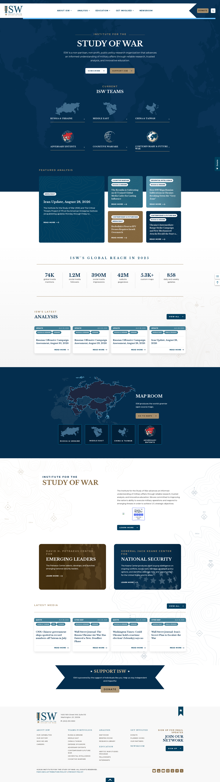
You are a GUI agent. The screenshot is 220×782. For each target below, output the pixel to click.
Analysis (82, 11)
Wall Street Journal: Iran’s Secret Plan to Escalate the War (166, 635)
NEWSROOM (138, 746)
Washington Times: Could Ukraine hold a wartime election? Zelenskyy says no (128, 635)
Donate (202, 11)
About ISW (63, 11)
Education (102, 11)
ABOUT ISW (43, 730)
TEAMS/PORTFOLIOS (80, 730)
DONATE (110, 689)
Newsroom (146, 11)
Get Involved (124, 11)
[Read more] (70, 434)
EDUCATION (106, 747)
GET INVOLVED (139, 730)
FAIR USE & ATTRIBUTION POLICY (52, 772)
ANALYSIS (104, 730)
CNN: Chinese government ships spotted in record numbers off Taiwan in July (51, 635)
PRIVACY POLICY (75, 772)
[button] (213, 10)
